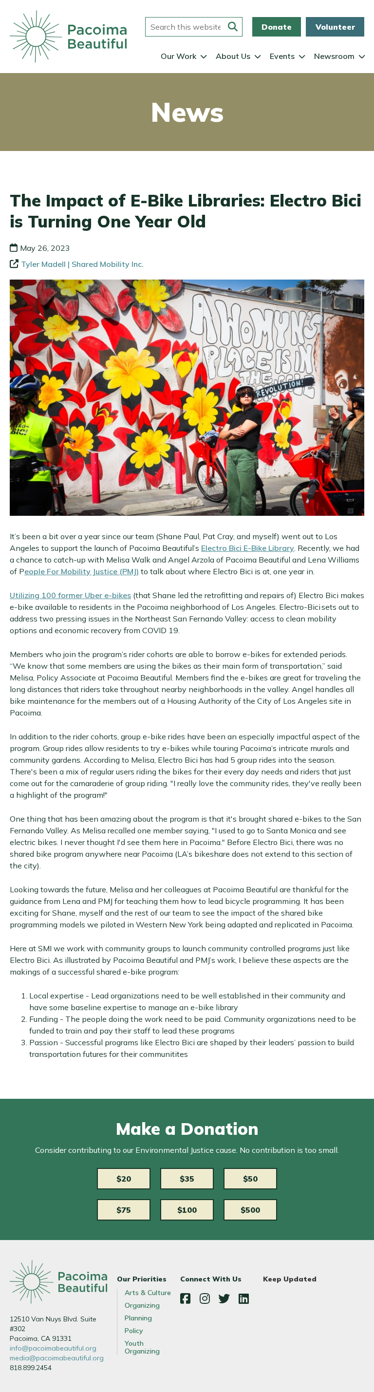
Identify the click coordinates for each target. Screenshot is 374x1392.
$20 (123, 1179)
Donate (277, 27)
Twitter (224, 1298)
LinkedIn (243, 1298)
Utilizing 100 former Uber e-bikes (70, 595)
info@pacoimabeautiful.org (53, 1348)
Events (282, 56)
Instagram (204, 1298)
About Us (233, 56)
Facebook (185, 1298)
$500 (250, 1210)
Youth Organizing (142, 1347)
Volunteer (335, 27)
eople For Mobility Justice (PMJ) (81, 571)
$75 (123, 1210)
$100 (187, 1210)
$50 (250, 1179)
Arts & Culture (148, 1293)
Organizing (142, 1305)
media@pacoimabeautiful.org (57, 1358)
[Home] (68, 36)
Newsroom (334, 56)
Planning (138, 1318)
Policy (134, 1331)
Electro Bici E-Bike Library (247, 548)
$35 (187, 1179)
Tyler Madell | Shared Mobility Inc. (82, 264)
